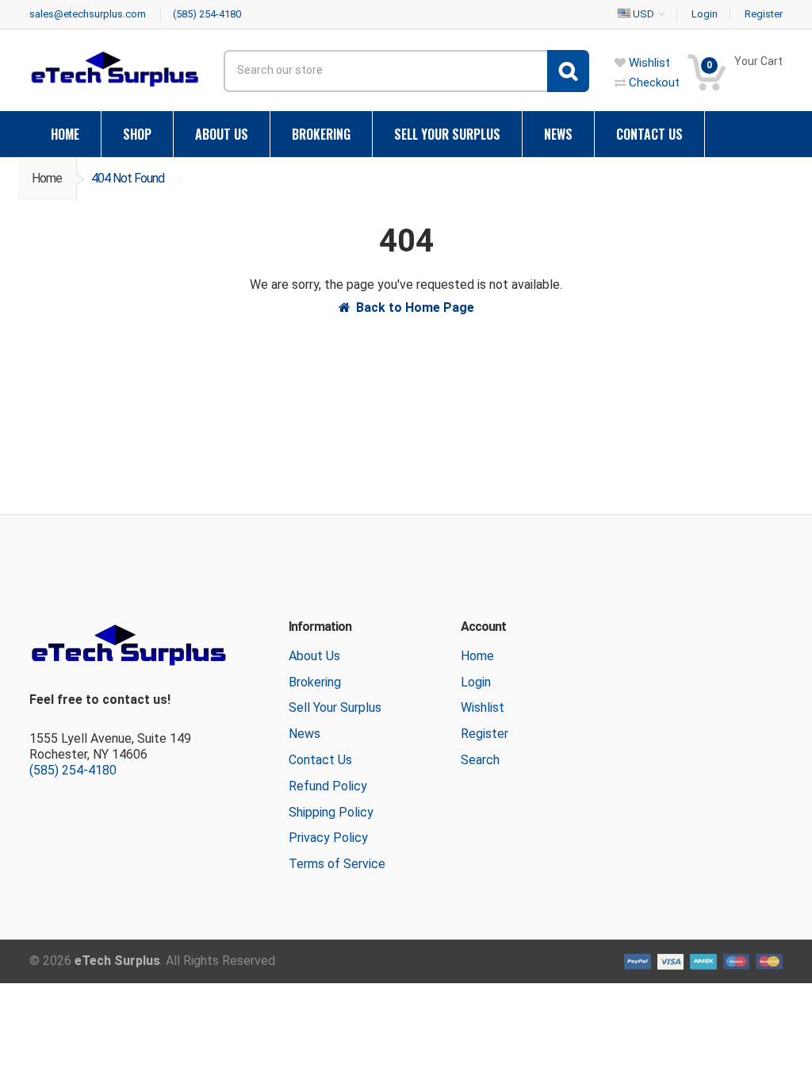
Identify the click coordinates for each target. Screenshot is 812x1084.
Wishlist (482, 707)
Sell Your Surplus (335, 707)
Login (476, 682)
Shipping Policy (331, 812)
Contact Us (320, 759)
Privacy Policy (328, 837)
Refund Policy (328, 786)
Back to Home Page (415, 307)
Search (480, 759)
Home (47, 178)
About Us (314, 655)
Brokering (315, 682)
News (304, 733)
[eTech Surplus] (114, 68)
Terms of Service (337, 863)
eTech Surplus (117, 960)
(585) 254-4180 (73, 770)
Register (484, 733)
